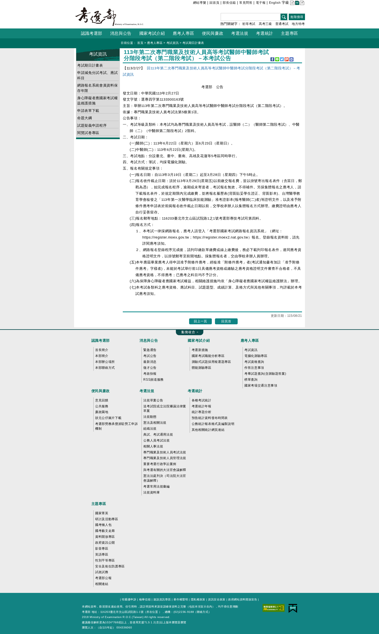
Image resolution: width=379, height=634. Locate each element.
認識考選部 (100, 340)
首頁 (140, 42)
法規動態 (150, 416)
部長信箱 (229, 2)
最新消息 (150, 361)
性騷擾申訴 (129, 599)
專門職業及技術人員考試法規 (164, 452)
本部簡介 (101, 356)
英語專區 (101, 554)
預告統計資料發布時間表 (210, 418)
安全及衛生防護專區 (110, 566)
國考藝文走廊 (105, 530)
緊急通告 (150, 350)
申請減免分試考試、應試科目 (97, 75)
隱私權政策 (198, 599)
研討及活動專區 (106, 519)
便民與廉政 (100, 391)
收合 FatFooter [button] (188, 332)
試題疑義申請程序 (92, 125)
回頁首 (226, 321)
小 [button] (292, 3)
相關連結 (101, 584)
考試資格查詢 (254, 361)
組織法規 (150, 428)
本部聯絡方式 (105, 367)
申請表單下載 (88, 111)
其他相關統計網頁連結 (208, 429)
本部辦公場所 (105, 361)
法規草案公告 (153, 400)
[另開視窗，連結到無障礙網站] (274, 607)
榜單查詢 (251, 379)
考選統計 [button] (264, 33)
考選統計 (195, 391)
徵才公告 (150, 367)
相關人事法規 (153, 446)
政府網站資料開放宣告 (242, 599)
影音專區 (101, 548)
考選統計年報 (201, 406)
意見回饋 (101, 400)
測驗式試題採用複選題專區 (211, 361)
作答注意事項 (254, 367)
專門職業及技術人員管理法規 (164, 458)
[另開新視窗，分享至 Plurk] (286, 59)
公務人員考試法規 (156, 440)
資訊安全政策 (216, 599)
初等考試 (248, 23)
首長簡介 (101, 350)
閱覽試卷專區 (88, 133)
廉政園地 (101, 412)
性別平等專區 (105, 560)
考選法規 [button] (239, 33)
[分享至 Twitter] (282, 59)
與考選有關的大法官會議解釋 (164, 470)
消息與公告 (149, 340)
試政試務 (101, 572)
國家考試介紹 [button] (152, 33)
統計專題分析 (201, 412)
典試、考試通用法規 (158, 434)
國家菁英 (101, 513)
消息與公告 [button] (120, 33)
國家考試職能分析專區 (208, 356)
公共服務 (101, 406)
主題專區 (98, 504)
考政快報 (150, 373)
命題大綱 (84, 118)
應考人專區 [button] (183, 33)
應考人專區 (154, 42)
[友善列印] (291, 59)
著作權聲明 (181, 599)
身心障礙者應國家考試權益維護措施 (97, 100)
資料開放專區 (105, 536)
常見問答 (245, 2)
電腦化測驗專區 (255, 356)
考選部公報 (103, 578)
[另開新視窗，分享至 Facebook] (272, 59)
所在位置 (152, 611)
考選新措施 (200, 350)
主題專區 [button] (289, 33)
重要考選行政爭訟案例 (159, 464)
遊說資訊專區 (162, 599)
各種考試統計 (201, 400)
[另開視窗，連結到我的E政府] (293, 608)
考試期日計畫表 (193, 42)
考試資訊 (172, 42)
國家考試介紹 (199, 340)
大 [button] (301, 3)
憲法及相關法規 (154, 422)
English (275, 2)
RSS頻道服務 (153, 379)
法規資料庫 (151, 492)
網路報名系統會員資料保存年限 (97, 87)
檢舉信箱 (145, 599)
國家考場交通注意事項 (260, 385)
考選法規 (147, 391)
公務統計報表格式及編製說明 (213, 423)
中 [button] (296, 3)
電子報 (261, 2)
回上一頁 (200, 321)
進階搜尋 (296, 17)
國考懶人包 (103, 524)
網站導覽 (199, 2)
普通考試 (282, 23)
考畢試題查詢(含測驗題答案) (265, 373)
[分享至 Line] (277, 59)
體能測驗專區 (201, 367)
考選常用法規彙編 (156, 486)
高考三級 (265, 23)
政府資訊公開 (105, 542)
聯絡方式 (202, 611)
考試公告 (150, 356)
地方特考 (298, 23)
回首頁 (214, 2)
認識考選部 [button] (91, 33)
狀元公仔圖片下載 (108, 418)
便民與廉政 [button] (212, 33)
